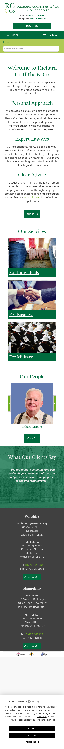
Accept (32, 729)
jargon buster (32, 197)
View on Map (32, 577)
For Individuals (24, 272)
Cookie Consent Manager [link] (15, 701)
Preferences (32, 742)
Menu (15, 35)
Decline (32, 735)
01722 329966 (36, 15)
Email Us (33, 26)
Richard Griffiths (32, 429)
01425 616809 (38, 18)
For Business (21, 314)
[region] (32, 253)
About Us (32, 214)
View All (32, 438)
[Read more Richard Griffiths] (32, 403)
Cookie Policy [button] (42, 717)
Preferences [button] (50, 720)
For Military (21, 357)
